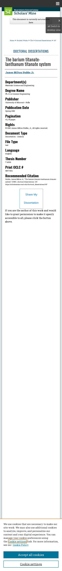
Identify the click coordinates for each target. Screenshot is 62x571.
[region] (31, 545)
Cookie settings (17, 541)
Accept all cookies (31, 555)
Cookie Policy (21, 544)
